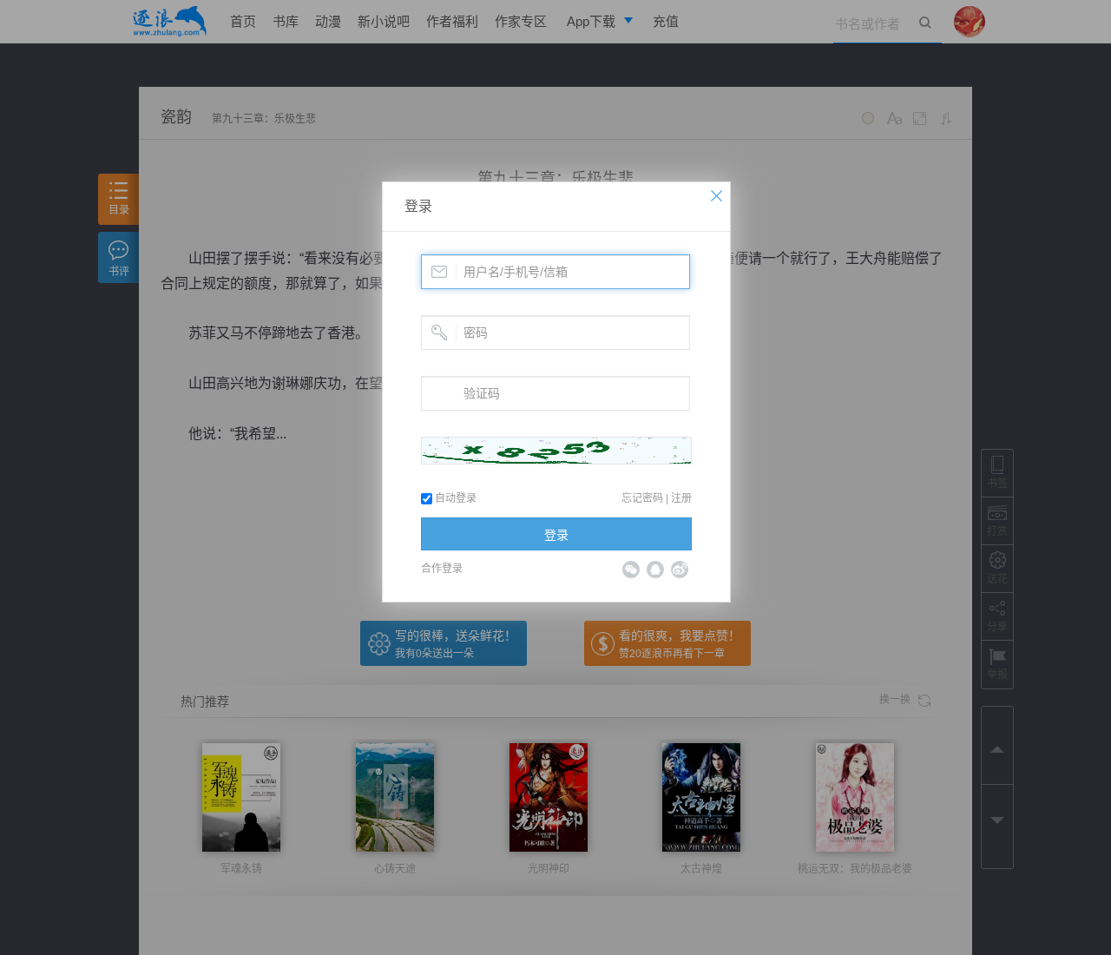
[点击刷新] (556, 450)
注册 (681, 498)
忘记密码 (642, 498)
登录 (418, 206)
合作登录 (442, 569)
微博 (679, 569)
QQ (655, 569)
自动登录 (454, 498)
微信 (631, 569)
